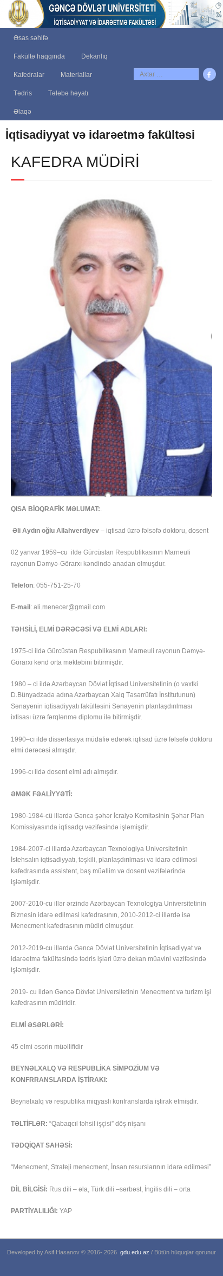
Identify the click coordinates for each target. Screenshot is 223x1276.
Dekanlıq (94, 56)
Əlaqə (22, 111)
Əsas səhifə (31, 38)
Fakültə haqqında (39, 56)
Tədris (23, 93)
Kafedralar (29, 75)
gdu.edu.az (134, 1252)
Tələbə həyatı (68, 93)
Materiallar (76, 75)
